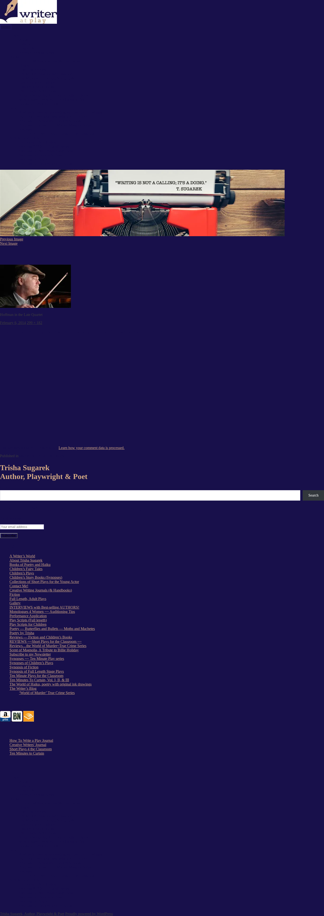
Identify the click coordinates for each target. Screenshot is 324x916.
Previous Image (11, 239)
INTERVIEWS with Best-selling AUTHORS (53, 117)
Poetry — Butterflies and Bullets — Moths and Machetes (52, 629)
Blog (13, 108)
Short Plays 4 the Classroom (30, 749)
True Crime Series (32, 70)
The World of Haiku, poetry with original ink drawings (50, 684)
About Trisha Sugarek (25, 560)
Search (5, 488)
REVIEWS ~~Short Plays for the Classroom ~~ (64, 134)
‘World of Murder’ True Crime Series (47, 693)
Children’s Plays (21, 573)
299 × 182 (34, 323)
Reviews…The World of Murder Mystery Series (55, 125)
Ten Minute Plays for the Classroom (46, 74)
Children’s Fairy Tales (25, 569)
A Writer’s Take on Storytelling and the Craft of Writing (60, 112)
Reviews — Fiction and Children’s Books (50, 121)
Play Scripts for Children (37, 82)
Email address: (11, 518)
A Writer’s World (22, 556)
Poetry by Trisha (21, 633)
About (23, 40)
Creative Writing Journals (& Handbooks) (50, 61)
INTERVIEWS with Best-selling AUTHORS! (44, 607)
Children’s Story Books (36, 87)
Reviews (25, 129)
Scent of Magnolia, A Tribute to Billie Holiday (53, 95)
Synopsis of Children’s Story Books (46, 164)
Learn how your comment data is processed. (92, 448)
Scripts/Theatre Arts (24, 138)
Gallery (24, 44)
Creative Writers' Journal (27, 745)
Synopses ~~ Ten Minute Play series (36, 659)
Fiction (24, 65)
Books (14, 57)
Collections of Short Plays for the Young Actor (44, 582)
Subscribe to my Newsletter (30, 654)
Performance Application (37, 142)
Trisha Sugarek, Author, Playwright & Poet (32, 914)
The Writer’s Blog (23, 688)
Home (14, 35)
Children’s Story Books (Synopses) (35, 577)
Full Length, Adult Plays (37, 91)
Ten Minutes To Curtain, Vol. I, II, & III (49, 78)
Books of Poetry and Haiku (39, 104)
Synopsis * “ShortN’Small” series (44, 147)
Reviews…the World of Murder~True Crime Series (47, 646)
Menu (5, 27)
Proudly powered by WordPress (89, 914)
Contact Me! (28, 48)
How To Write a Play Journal (31, 740)
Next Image (9, 243)
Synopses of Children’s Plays (31, 663)
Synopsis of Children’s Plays (40, 155)
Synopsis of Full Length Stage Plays (46, 151)
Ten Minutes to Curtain (26, 753)
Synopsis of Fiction (33, 159)
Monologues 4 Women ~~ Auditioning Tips (51, 100)
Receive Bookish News (36, 53)
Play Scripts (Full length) (28, 620)
